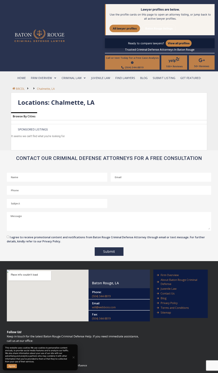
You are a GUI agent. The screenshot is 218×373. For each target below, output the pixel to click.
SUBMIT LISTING (164, 78)
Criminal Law (72, 78)
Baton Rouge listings (159, 28)
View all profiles (179, 43)
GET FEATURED (190, 78)
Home (21, 78)
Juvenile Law (100, 78)
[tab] (24, 116)
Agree (12, 366)
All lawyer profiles (125, 28)
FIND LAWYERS (125, 78)
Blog (144, 78)
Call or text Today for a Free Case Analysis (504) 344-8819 (132, 62)
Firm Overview (41, 78)
